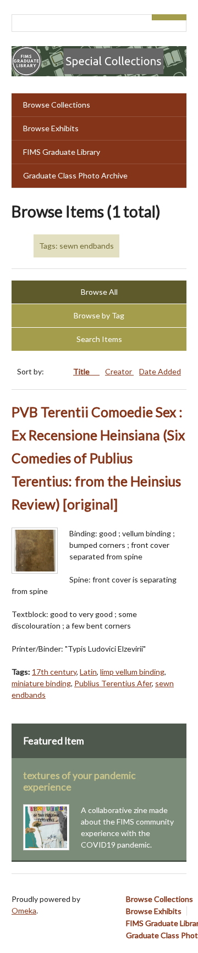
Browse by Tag (99, 315)
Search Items (99, 339)
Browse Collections (56, 104)
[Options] (160, 17)
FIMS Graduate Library (61, 151)
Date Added (160, 371)
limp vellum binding (132, 671)
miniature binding (41, 683)
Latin (88, 671)
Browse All (99, 291)
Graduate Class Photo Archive (75, 175)
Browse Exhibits (51, 128)
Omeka (24, 910)
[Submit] (178, 17)
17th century (54, 671)
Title (82, 371)
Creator (119, 371)
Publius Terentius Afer (113, 683)
